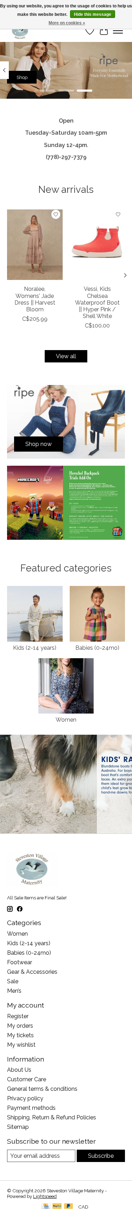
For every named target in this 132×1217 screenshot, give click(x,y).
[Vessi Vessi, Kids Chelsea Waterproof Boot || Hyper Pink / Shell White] (97, 244)
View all (66, 356)
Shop (22, 77)
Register (18, 1016)
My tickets (20, 1035)
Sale (12, 981)
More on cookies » (67, 22)
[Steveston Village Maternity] (20, 30)
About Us (19, 1069)
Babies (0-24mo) (97, 647)
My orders (20, 1025)
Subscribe (101, 1155)
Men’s (14, 990)
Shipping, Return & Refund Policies (51, 1117)
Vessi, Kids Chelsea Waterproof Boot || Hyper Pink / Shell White (97, 303)
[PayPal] (57, 1206)
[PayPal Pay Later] (68, 1206)
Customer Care (26, 1079)
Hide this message (92, 14)
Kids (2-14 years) (34, 647)
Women (66, 719)
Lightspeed (45, 1196)
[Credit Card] (46, 1206)
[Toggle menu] (118, 31)
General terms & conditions (42, 1088)
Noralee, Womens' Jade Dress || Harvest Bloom (34, 299)
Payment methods (31, 1108)
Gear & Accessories (32, 971)
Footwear (19, 962)
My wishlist (21, 1044)
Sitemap (18, 1127)
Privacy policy (25, 1098)
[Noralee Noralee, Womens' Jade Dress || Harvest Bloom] (35, 244)
